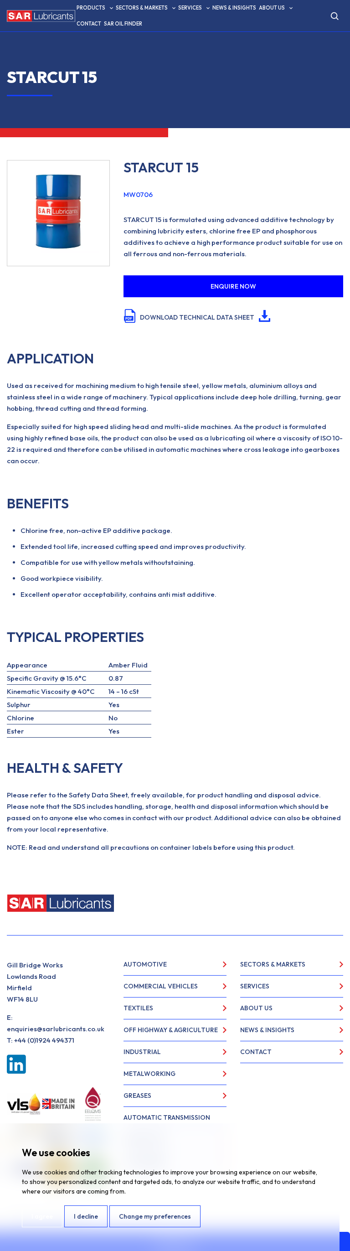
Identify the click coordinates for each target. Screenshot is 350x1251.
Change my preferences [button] (155, 1216)
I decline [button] (86, 1216)
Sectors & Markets (142, 8)
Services (190, 8)
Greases (137, 1095)
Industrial (142, 1052)
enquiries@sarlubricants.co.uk (55, 1028)
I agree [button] (42, 1216)
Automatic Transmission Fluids (167, 1121)
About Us (272, 8)
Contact (89, 24)
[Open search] (334, 16)
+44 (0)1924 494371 (44, 1040)
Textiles (138, 1008)
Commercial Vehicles (161, 986)
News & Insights (234, 8)
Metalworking (149, 1074)
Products (91, 8)
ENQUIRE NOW (233, 286)
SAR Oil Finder (123, 24)
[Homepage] (41, 16)
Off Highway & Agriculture (171, 1030)
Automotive (145, 964)
